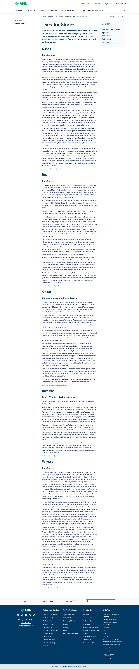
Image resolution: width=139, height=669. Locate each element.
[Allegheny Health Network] (21, 3)
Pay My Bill (108, 4)
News (25, 601)
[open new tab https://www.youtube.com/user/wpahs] (26, 615)
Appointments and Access (92, 10)
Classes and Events (46, 601)
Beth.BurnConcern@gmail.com (52, 456)
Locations (31, 10)
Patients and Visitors (48, 10)
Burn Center (59, 16)
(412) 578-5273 (107, 36)
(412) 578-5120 (107, 42)
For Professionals (68, 10)
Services (18, 10)
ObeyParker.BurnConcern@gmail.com (54, 385)
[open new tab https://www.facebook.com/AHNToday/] (34, 615)
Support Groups (70, 16)
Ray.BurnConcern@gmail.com (52, 286)
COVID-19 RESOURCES (26, 626)
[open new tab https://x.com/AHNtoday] (22, 615)
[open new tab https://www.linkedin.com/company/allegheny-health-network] (18, 615)
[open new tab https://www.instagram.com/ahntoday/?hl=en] (30, 615)
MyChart (97, 4)
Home (44, 16)
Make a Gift (69, 601)
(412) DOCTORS (121, 4)
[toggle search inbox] (125, 10)
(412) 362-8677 (26, 623)
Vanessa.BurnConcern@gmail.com (53, 588)
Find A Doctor (85, 4)
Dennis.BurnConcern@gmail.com (53, 169)
